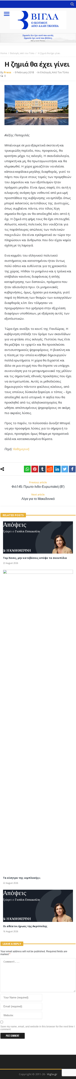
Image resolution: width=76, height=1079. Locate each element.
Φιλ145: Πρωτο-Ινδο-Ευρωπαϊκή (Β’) (38, 485)
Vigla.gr (52, 1074)
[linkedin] (57, 469)
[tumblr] (42, 469)
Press (7, 72)
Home (3, 53)
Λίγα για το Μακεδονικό (38, 497)
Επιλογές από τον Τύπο (22, 53)
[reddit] (49, 469)
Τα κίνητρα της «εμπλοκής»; (22, 878)
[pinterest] (34, 469)
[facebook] (72, 469)
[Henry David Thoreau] (38, 38)
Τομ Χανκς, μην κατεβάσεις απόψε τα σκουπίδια (35, 558)
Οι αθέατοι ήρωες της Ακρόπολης (25, 926)
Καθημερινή (21, 449)
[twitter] (64, 469)
